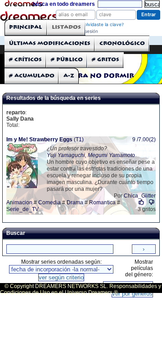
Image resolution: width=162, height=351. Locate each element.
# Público (67, 59)
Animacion (19, 202)
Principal (25, 27)
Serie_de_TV (22, 209)
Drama (75, 202)
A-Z (68, 75)
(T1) (45, 139)
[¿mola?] (141, 202)
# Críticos (25, 59)
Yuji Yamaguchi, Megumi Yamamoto (91, 155)
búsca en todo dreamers (63, 4)
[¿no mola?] (151, 202)
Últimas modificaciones (49, 43)
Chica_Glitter (140, 196)
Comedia (49, 202)
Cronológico (122, 43)
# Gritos (105, 59)
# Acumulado (31, 75)
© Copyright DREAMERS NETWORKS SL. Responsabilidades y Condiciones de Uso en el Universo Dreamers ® (80, 289)
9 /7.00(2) (144, 139)
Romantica (102, 202)
